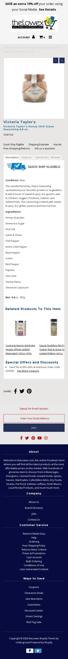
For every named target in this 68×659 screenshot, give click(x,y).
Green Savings (34, 616)
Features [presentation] (26, 157)
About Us (34, 502)
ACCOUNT (24, 37)
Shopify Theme (47, 638)
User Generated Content (34, 569)
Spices (17, 47)
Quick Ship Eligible (13, 144)
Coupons (34, 587)
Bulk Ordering (34, 561)
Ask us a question (45, 148)
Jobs (34, 513)
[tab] (11, 157)
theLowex (34, 638)
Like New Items (34, 598)
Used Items (34, 604)
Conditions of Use (34, 565)
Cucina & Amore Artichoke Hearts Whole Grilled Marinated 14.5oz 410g (20, 349)
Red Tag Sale (33, 622)
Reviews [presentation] (56, 157)
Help (34, 537)
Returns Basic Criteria (34, 549)
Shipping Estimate (39, 144)
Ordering (34, 541)
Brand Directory (34, 508)
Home (6, 47)
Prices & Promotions (34, 553)
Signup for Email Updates (33, 408)
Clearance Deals (34, 593)
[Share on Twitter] (21, 391)
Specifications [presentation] (42, 157)
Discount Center (34, 610)
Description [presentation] (12, 157)
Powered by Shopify (41, 642)
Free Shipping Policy (33, 545)
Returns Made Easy (34, 533)
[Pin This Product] (29, 391)
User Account (34, 557)
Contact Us (34, 519)
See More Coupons (26, 371)
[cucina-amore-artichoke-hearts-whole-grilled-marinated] (21, 341)
